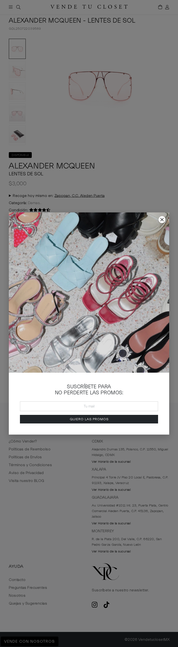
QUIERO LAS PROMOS (89, 419)
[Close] (162, 219)
